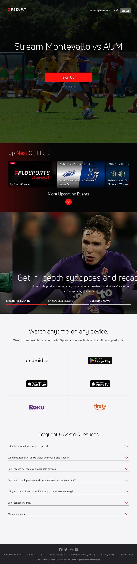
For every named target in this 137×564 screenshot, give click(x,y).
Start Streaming (32, 177)
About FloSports (57, 554)
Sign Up (68, 77)
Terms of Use (126, 554)
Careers (31, 554)
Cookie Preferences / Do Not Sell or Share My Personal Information (68, 559)
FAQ (42, 554)
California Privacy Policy (83, 554)
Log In (125, 10)
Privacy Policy (108, 554)
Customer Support (13, 554)
